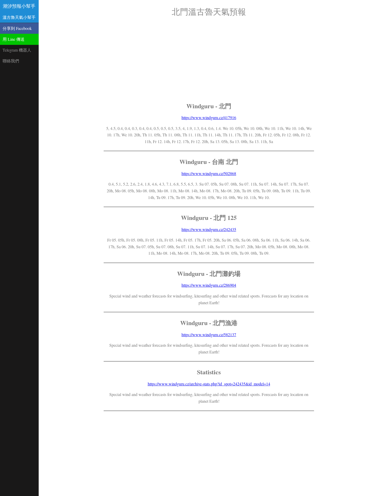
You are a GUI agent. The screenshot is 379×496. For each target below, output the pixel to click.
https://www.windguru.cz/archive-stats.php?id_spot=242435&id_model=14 (209, 383)
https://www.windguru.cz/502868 (209, 173)
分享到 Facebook (17, 28)
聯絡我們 (11, 60)
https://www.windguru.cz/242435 (209, 229)
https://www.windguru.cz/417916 (209, 117)
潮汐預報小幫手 (19, 6)
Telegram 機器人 (17, 50)
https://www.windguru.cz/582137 (209, 334)
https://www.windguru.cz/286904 (209, 285)
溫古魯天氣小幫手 (19, 17)
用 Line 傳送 (13, 39)
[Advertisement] (209, 59)
